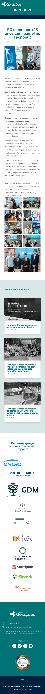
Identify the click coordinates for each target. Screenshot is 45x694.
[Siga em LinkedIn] (15, 10)
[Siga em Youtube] (29, 10)
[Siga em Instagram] (20, 10)
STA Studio (28, 689)
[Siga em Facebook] (25, 10)
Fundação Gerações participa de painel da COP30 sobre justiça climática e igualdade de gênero (22, 411)
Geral (37, 42)
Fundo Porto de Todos (25, 42)
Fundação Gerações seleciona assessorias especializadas (21, 326)
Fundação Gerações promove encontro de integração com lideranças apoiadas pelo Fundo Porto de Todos (21, 367)
